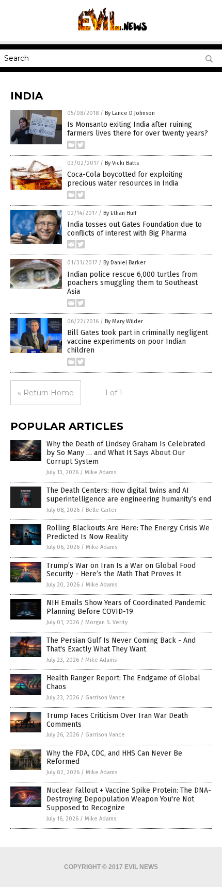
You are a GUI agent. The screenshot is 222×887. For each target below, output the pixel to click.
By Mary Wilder (124, 321)
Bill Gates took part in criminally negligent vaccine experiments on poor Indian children (137, 341)
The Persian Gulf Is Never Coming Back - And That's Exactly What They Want (121, 645)
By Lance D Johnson (130, 113)
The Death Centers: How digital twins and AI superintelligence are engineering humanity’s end (128, 495)
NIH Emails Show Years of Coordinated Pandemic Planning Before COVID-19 (126, 607)
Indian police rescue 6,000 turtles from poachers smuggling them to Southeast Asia (132, 283)
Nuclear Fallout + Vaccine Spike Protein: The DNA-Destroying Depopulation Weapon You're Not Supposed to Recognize (128, 799)
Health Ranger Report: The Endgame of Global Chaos (123, 682)
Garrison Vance (105, 697)
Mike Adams (100, 472)
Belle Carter (101, 510)
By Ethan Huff (119, 213)
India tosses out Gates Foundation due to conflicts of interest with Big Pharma (134, 229)
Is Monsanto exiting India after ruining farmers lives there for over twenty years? (137, 129)
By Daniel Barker (124, 262)
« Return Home (46, 392)
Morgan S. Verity (106, 622)
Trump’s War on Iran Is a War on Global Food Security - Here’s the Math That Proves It (121, 570)
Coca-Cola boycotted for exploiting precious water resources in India (125, 179)
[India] (111, 34)
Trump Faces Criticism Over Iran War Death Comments (117, 720)
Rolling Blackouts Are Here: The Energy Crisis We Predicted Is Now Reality (128, 532)
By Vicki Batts (122, 163)
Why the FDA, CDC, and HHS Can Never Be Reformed (114, 757)
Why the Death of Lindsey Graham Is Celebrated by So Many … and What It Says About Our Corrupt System (125, 453)
